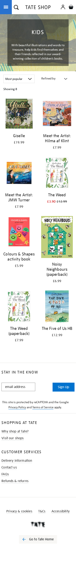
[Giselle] (19, 114)
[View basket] (71, 7)
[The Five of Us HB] (57, 307)
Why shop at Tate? (14, 431)
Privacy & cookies (19, 511)
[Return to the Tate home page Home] (38, 8)
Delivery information (16, 461)
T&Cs (42, 511)
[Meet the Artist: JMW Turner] (19, 173)
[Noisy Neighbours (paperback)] (57, 237)
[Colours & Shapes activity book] (19, 232)
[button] (16, 8)
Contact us (9, 467)
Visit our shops (12, 438)
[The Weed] (57, 173)
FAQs (5, 474)
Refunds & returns (14, 481)
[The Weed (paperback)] (19, 307)
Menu (7, 7)
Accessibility (61, 511)
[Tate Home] (38, 524)
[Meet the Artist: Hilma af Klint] (57, 114)
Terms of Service (43, 407)
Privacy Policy (17, 407)
